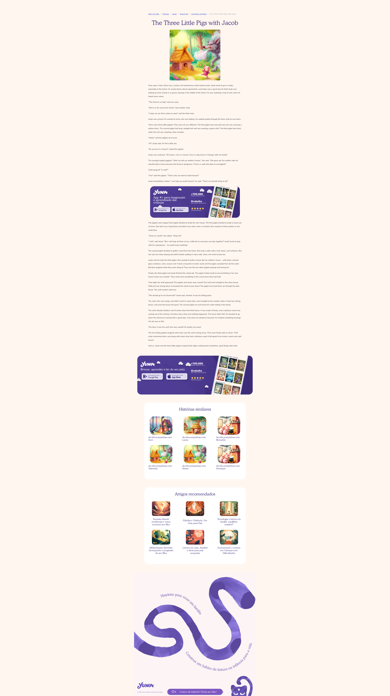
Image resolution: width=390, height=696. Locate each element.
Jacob (174, 14)
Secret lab (184, 14)
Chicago (165, 14)
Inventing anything (199, 14)
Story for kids (153, 14)
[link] (161, 209)
